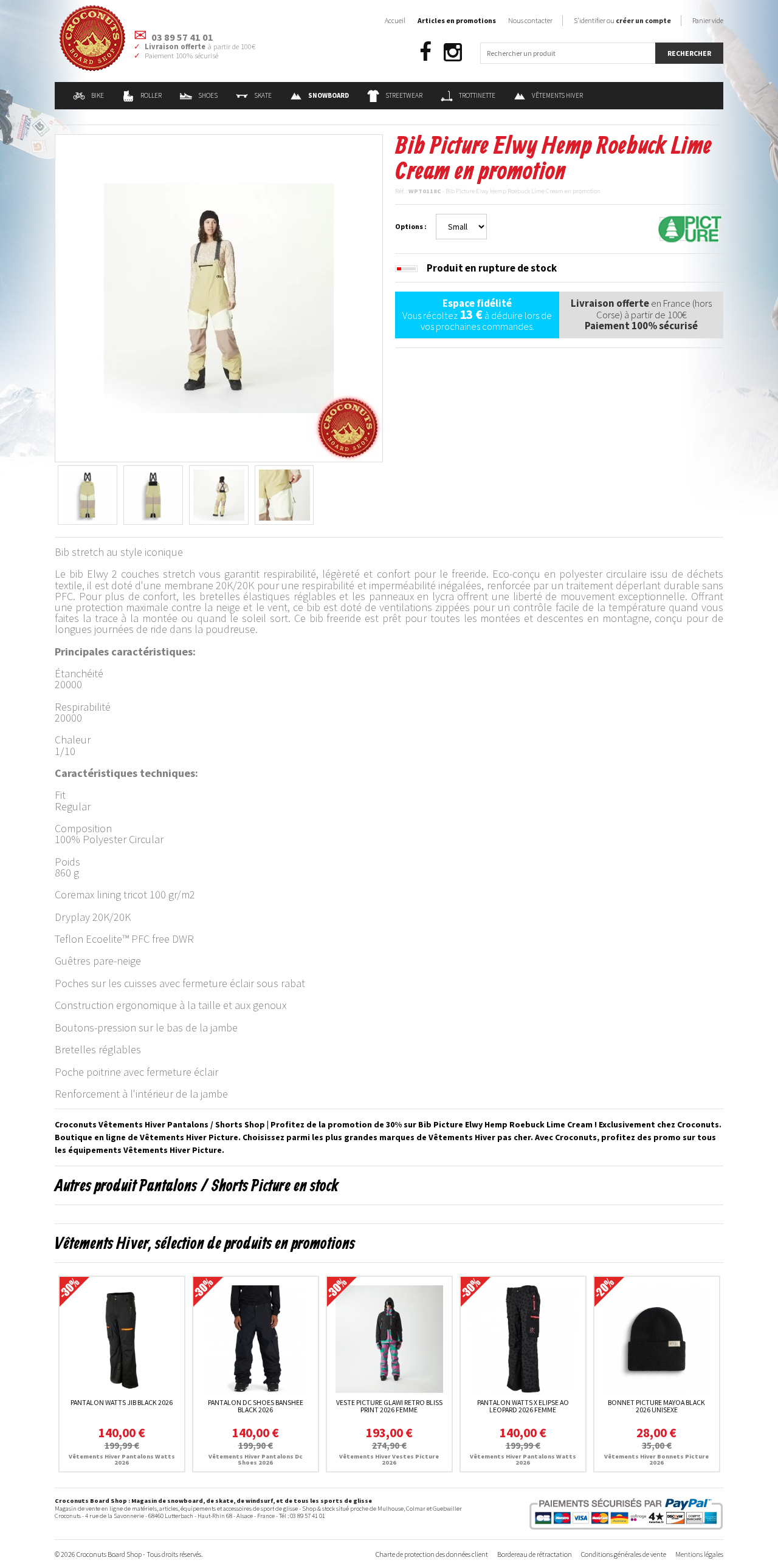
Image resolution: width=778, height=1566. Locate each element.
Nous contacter (530, 20)
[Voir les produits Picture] (689, 227)
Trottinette (477, 95)
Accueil (395, 20)
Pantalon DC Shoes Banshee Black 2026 (255, 1406)
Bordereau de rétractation (534, 1554)
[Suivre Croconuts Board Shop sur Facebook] (425, 52)
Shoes (208, 95)
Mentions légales (699, 1554)
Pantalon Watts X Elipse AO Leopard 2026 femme (523, 1406)
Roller (151, 95)
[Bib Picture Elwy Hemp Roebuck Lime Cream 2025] (219, 297)
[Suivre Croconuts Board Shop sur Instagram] (453, 52)
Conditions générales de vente (623, 1554)
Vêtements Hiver (557, 95)
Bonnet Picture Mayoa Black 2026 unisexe (656, 1406)
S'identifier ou (622, 20)
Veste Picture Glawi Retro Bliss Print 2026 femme (389, 1406)
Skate (263, 95)
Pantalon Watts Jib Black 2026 (122, 1402)
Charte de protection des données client (432, 1554)
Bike (97, 95)
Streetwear (403, 95)
